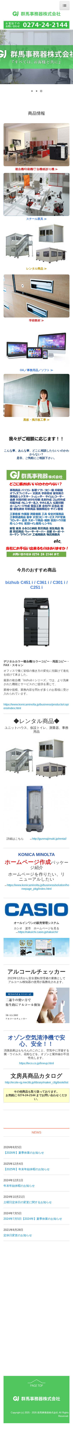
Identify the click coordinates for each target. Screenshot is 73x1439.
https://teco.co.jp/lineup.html (36, 1063)
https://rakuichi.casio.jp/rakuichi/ (38, 932)
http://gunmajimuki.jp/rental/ (49, 838)
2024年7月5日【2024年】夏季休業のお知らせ (33, 1218)
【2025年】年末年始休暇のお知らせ (27, 1169)
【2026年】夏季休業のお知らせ (24, 1152)
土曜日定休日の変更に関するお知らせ (28, 1202)
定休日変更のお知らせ (18, 1235)
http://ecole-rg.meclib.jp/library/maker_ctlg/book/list (36, 1082)
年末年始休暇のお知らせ (19, 1185)
